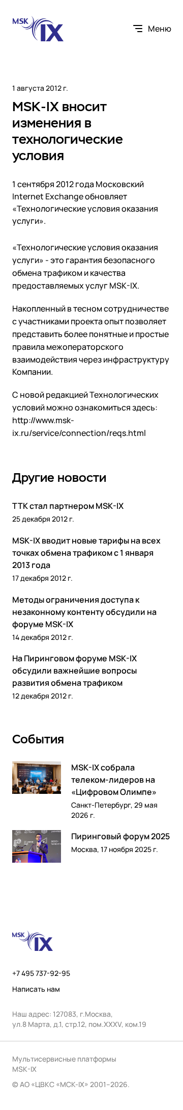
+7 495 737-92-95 (41, 973)
